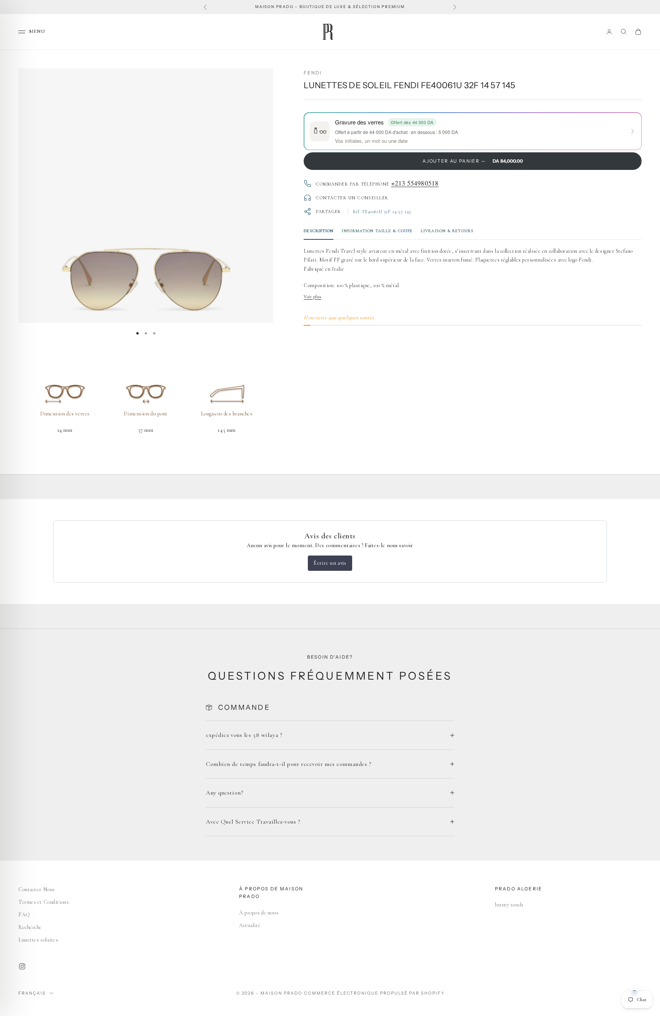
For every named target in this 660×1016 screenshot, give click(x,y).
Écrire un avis (330, 563)
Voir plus (312, 296)
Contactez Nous (36, 889)
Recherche (30, 927)
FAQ (24, 914)
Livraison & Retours (447, 230)
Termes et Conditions (43, 902)
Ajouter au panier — (472, 161)
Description (318, 230)
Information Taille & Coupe (377, 230)
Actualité (249, 925)
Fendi (313, 73)
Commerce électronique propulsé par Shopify (374, 993)
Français (32, 993)
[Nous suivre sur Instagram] (22, 966)
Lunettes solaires (38, 940)
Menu (37, 31)
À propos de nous (258, 912)
